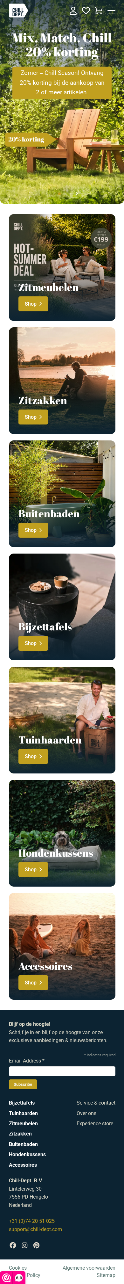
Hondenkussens (27, 1154)
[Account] (73, 11)
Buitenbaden (23, 1144)
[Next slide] (76, 193)
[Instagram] (25, 1245)
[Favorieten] (86, 11)
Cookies (18, 1268)
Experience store (95, 1124)
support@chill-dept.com (35, 1229)
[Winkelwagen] (99, 11)
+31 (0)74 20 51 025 (32, 1221)
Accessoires (23, 1165)
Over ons (86, 1113)
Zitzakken (20, 1134)
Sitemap (106, 1275)
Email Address (27, 1061)
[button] (59, 193)
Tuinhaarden (23, 1113)
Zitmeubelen (23, 1124)
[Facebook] (13, 1245)
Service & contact (96, 1103)
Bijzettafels (22, 1103)
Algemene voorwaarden (89, 1268)
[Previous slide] (47, 193)
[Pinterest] (36, 1245)
